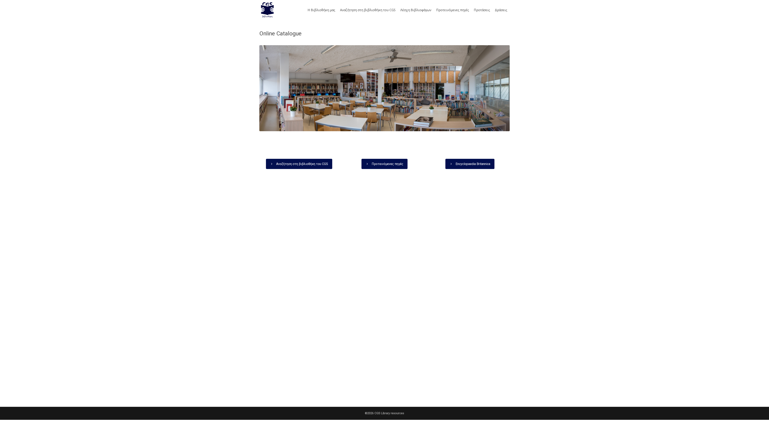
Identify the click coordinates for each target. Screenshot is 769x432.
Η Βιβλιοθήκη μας (321, 10)
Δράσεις (501, 10)
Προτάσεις (482, 10)
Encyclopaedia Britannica (472, 164)
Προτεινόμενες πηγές (452, 10)
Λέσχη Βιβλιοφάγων (415, 10)
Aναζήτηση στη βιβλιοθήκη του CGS (368, 10)
